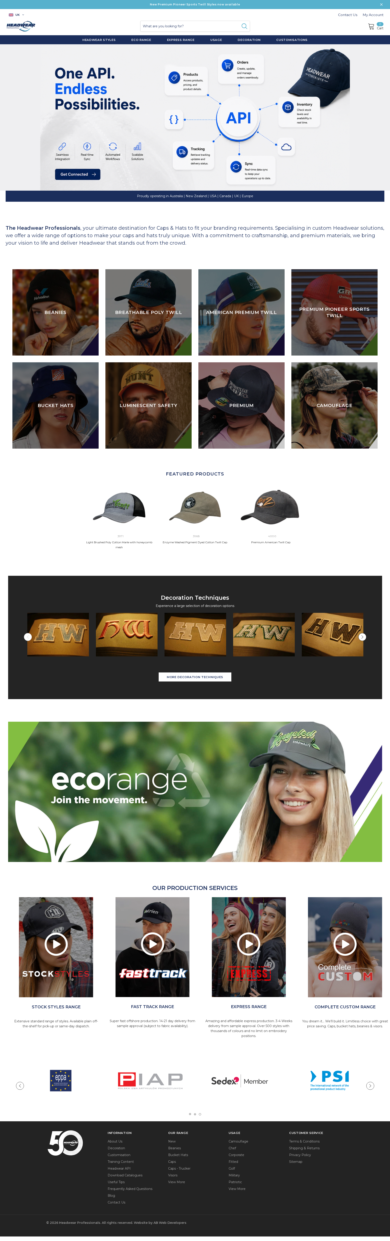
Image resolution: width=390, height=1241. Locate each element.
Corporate (236, 1155)
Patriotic (235, 1182)
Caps (172, 1162)
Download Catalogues (125, 1175)
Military (234, 1175)
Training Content (121, 1162)
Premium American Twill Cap (270, 542)
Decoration (116, 1148)
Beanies (174, 1148)
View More (176, 1182)
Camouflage (238, 1141)
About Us (115, 1141)
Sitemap (295, 1162)
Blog (111, 1196)
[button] (195, 791)
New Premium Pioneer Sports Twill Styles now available (195, 4)
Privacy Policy (300, 1155)
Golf (232, 1168)
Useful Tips (116, 1182)
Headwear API (119, 1168)
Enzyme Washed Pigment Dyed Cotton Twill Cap (195, 542)
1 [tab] (190, 1114)
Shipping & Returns (304, 1148)
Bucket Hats (178, 1155)
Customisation (119, 1155)
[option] (56, 947)
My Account (373, 15)
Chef (232, 1148)
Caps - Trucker (179, 1168)
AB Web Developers (169, 1223)
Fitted (233, 1162)
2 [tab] (195, 1114)
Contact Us (347, 15)
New (172, 1141)
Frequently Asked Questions (130, 1189)
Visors (172, 1175)
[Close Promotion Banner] (381, 4)
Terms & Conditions (304, 1141)
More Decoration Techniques (195, 677)
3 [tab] (200, 1114)
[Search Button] (244, 26)
